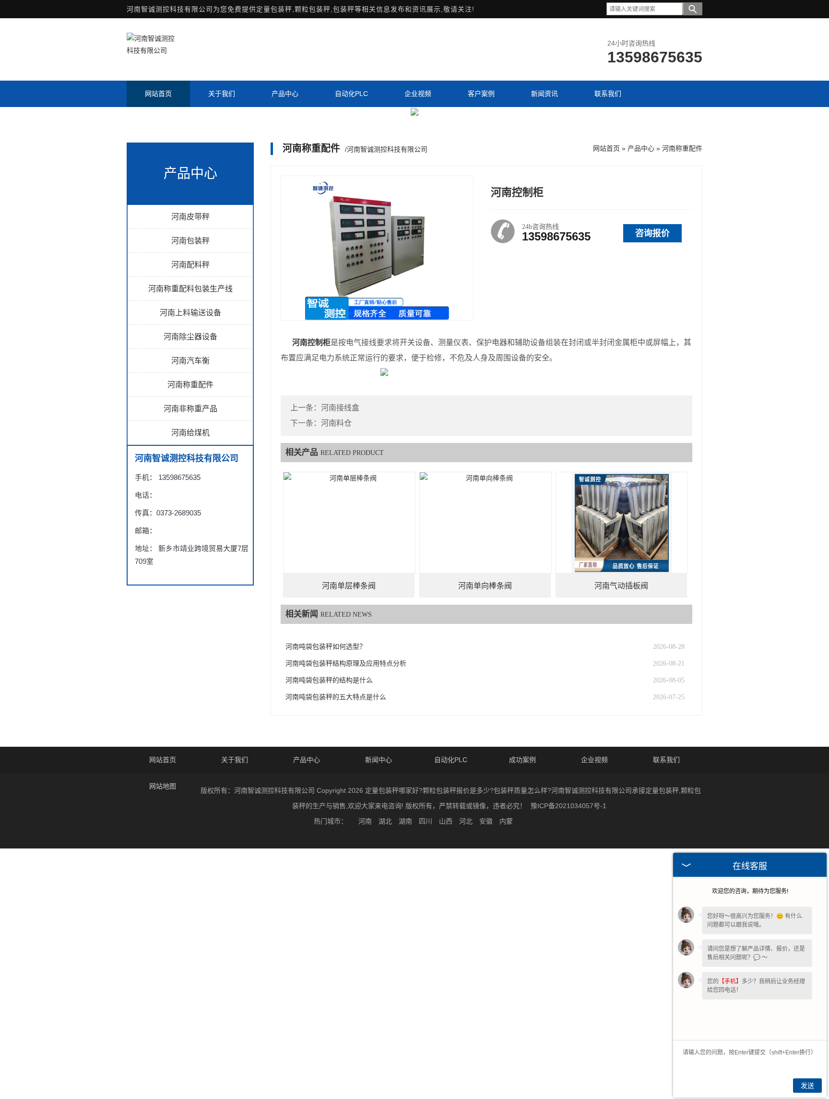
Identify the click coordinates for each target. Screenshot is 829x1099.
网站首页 (606, 148)
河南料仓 (336, 423)
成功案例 (522, 760)
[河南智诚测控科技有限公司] (151, 50)
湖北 (385, 821)
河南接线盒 (340, 408)
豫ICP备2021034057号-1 (568, 806)
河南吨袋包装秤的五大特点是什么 (335, 697)
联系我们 (666, 760)
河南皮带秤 (190, 217)
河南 (365, 821)
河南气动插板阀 (621, 586)
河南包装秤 (190, 241)
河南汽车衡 (190, 361)
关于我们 (234, 760)
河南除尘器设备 (190, 337)
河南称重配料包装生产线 (190, 289)
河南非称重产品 (190, 409)
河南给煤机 (190, 433)
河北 (466, 821)
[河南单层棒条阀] (349, 522)
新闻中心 (378, 760)
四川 (425, 821)
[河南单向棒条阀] (485, 522)
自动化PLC (450, 760)
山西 (445, 821)
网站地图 (162, 786)
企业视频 (594, 760)
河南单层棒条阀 (349, 586)
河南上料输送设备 (190, 313)
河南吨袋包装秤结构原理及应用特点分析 (345, 663)
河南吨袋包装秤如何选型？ (325, 646)
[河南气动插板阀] (621, 522)
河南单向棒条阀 (485, 586)
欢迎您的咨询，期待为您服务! (750, 891)
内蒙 (506, 821)
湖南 (405, 821)
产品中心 (641, 148)
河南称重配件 (190, 385)
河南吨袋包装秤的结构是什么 (329, 680)
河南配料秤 (190, 265)
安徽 (486, 821)
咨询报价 (652, 233)
